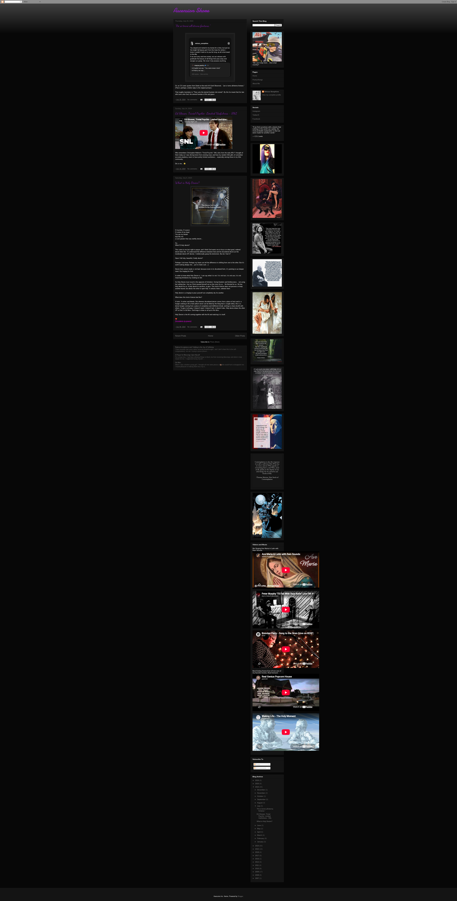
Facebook (256, 119)
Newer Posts (180, 336)
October (260, 796)
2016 (257, 859)
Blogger (240, 896)
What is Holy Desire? (187, 183)
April (259, 832)
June (259, 825)
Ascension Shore (191, 10)
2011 (257, 865)
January (260, 842)
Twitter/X (256, 115)
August (260, 803)
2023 (257, 846)
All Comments (260, 768)
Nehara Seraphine (271, 92)
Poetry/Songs (258, 80)
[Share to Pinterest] (215, 100)
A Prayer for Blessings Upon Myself (187, 355)
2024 (257, 787)
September (261, 799)
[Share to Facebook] (212, 100)
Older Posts (240, 336)
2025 (257, 784)
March (259, 835)
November (261, 793)
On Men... (178, 362)
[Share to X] (210, 100)
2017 (257, 855)
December (261, 790)
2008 (257, 875)
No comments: (192, 100)
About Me (256, 83)
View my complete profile (271, 95)
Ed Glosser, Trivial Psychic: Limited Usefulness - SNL (206, 113)
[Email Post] (201, 100)
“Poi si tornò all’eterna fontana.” (193, 26)
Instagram (256, 111)
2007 (257, 878)
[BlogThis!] (208, 100)
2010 (257, 868)
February (261, 838)
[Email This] (205, 100)
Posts (257, 764)
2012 (257, 862)
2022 (257, 849)
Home (210, 336)
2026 (257, 780)
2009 (257, 872)
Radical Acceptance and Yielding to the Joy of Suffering (194, 347)
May (259, 829)
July (259, 806)
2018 (257, 852)
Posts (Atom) (214, 342)
